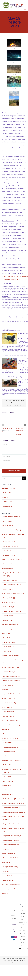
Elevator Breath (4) (8, 615)
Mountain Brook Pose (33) (10, 720)
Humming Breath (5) (9, 672)
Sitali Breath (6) (7, 776)
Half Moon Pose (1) (8, 646)
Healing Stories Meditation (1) (11, 655)
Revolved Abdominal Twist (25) (12, 760)
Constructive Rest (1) (9, 602)
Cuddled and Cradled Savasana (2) (13, 611)
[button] (3, 425)
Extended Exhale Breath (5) (11, 624)
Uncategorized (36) (8, 880)
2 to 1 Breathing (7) (8, 521)
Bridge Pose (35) (8, 568)
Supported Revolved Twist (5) (11, 844)
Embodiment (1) (7, 620)
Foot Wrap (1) (7, 633)
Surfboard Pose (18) (9, 853)
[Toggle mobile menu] (25, 9)
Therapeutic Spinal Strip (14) (11, 866)
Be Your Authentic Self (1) (10, 546)
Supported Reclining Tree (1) (11, 840)
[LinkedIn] (14, 940)
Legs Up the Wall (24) (9, 698)
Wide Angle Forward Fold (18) (11, 889)
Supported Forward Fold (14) (11, 807)
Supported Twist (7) (8, 849)
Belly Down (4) (7, 550)
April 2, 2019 (6, 497)
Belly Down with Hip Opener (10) (12, 559)
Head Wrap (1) (7, 651)
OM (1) (5, 734)
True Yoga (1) (7, 871)
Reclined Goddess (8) (9, 751)
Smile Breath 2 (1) (8, 781)
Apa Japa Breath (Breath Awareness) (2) (13, 536)
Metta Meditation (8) (9, 711)
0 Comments (18, 434)
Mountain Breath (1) (8, 716)
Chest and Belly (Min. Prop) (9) (12, 584)
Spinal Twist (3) (7, 785)
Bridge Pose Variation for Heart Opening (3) (12, 574)
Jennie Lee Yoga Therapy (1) (11, 680)
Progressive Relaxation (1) (10, 738)
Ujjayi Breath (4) (7, 875)
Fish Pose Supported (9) (10, 629)
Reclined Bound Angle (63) (10, 747)
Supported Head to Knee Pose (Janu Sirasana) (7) (13, 818)
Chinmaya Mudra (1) (9, 598)
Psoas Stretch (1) (8, 742)
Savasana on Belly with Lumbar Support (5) (12, 771)
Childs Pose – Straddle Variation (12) (13, 593)
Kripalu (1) (6, 689)
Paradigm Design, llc (13, 960)
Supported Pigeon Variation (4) (12, 835)
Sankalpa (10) (7, 765)
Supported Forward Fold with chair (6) (14, 812)
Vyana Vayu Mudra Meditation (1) (12, 884)
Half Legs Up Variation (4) (10, 642)
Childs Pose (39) (8, 589)
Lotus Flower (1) (7, 707)
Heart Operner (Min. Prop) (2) (11, 667)
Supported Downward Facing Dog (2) (13, 803)
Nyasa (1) (6, 729)
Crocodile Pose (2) (8, 607)
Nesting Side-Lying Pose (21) (11, 725)
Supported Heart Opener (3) (11, 824)
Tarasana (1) (6, 862)
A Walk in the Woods (9, 488)
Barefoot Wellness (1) (9, 542)
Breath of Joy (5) (8, 564)
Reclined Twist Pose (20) (10, 756)
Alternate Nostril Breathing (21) (12, 530)
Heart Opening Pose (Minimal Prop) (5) (13, 661)
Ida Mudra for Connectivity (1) (11, 676)
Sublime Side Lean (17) (10, 794)
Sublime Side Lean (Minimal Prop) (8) (14, 799)
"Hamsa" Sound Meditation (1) (11, 516)
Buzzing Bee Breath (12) (10, 580)
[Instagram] (15, 937)
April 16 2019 (7, 493)
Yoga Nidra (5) (7, 893)
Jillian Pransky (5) (8, 685)
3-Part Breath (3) (8, 525)
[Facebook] (12, 937)
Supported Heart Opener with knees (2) (13, 830)
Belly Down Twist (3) (9, 555)
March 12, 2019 (7, 428)
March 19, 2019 (7, 501)
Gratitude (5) (6, 638)
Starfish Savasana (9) (9, 790)
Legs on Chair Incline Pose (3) (11, 694)
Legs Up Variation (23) (9, 703)
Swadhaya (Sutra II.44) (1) (10, 858)
